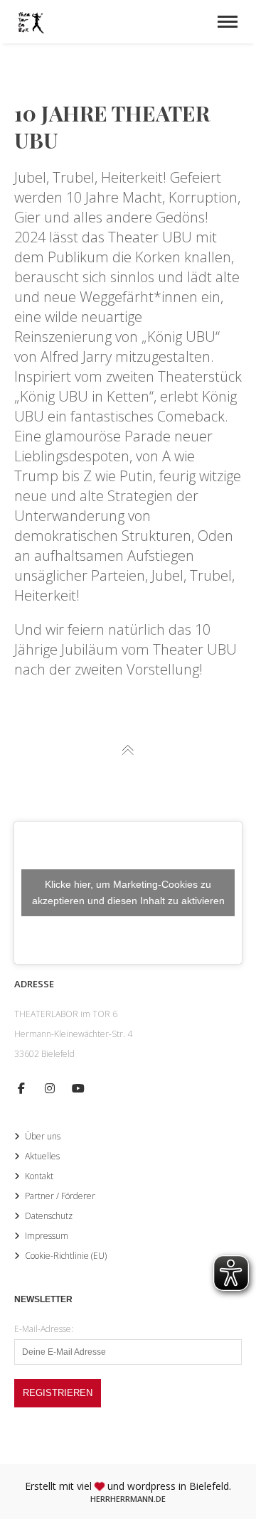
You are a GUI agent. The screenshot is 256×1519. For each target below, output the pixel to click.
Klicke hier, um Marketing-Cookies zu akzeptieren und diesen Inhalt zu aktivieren (128, 892)
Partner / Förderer (60, 1196)
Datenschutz (49, 1216)
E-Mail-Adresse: (43, 1329)
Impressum (46, 1236)
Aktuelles (42, 1156)
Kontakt (39, 1176)
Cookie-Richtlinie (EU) (66, 1256)
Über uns (42, 1136)
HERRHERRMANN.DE (128, 1498)
